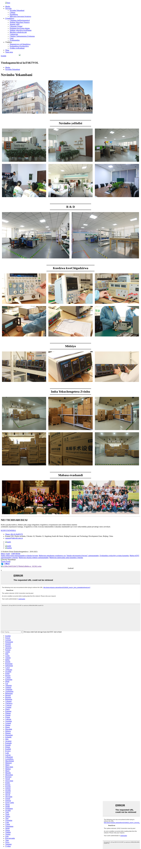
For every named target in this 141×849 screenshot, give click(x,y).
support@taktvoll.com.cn (14, 538)
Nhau (7, 50)
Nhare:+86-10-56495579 (14, 534)
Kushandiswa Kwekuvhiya (19, 46)
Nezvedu (8, 8)
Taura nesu (9, 52)
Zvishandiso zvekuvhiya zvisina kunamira (114, 556)
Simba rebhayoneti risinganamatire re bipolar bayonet (19, 556)
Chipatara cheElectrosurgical (20, 20)
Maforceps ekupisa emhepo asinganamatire (33, 558)
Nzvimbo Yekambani (17, 10)
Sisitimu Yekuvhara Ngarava (20, 22)
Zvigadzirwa (9, 18)
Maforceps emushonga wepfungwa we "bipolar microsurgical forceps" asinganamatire (69, 556)
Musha (7, 6)
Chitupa (12, 12)
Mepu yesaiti (5, 554)
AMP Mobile (15, 554)
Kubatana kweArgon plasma (20, 28)
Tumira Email (5, 561)
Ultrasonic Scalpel (16, 26)
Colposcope (14, 34)
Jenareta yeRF (15, 24)
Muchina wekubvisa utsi (18, 32)
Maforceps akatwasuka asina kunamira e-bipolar (66, 558)
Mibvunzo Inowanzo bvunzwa (20, 16)
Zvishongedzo (15, 40)
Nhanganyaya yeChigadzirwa (20, 44)
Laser (12, 38)
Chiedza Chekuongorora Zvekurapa (22, 36)
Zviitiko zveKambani (17, 48)
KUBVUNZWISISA (8, 530)
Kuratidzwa (14, 14)
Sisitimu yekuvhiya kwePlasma (20, 30)
